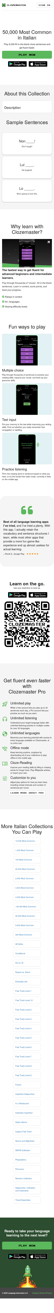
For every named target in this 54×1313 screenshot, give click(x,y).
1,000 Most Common (24, 850)
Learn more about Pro (27, 793)
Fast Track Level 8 (23, 1065)
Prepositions (20, 1159)
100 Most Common (23, 859)
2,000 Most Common (24, 878)
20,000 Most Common (25, 869)
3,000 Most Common (24, 887)
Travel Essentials (22, 1200)
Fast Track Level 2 (23, 1009)
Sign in (44, 5)
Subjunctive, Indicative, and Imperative (25, 1189)
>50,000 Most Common (25, 906)
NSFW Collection (22, 1150)
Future (18, 1084)
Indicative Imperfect (24, 1112)
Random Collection (23, 1178)
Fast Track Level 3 (23, 1019)
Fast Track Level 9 (23, 1075)
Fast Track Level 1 (23, 990)
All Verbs (19, 944)
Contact (35, 1293)
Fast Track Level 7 (23, 1056)
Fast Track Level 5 (23, 1037)
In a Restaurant (22, 1103)
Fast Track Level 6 (23, 1047)
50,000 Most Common (25, 915)
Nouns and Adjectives (24, 1140)
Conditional (20, 953)
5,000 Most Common (24, 925)
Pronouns (19, 1169)
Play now (27, 54)
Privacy (49, 1293)
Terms (42, 1293)
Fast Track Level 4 (23, 1028)
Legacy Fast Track (23, 1131)
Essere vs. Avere (22, 972)
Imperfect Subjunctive (24, 1094)
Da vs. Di (19, 962)
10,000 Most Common (25, 840)
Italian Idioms (21, 1122)
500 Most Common (23, 934)
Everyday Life (21, 981)
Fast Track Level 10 (24, 1000)
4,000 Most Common (24, 897)
